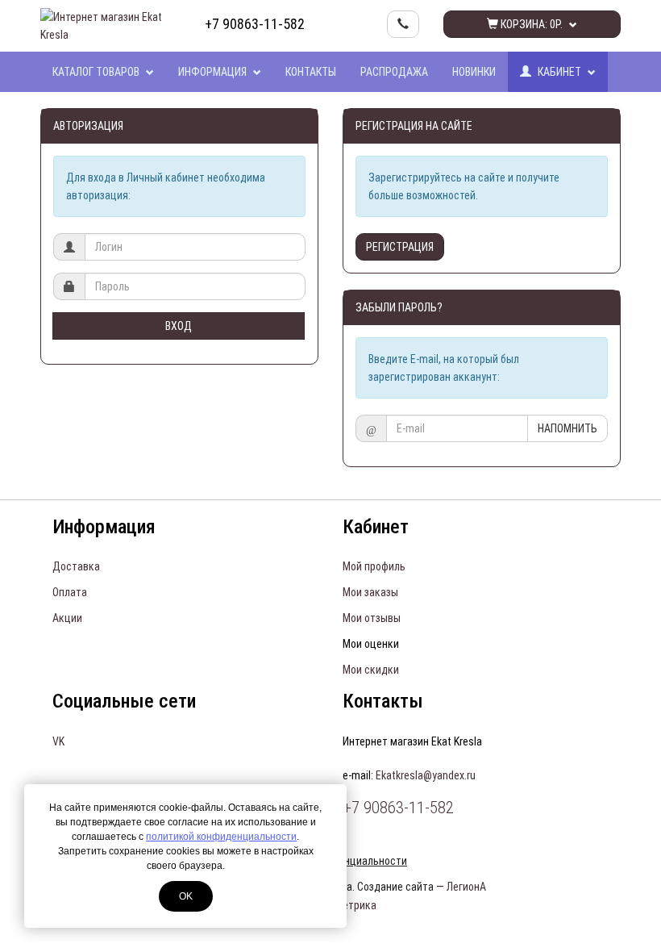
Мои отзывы (372, 618)
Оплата (69, 592)
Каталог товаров (97, 71)
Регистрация (400, 246)
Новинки (474, 71)
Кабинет (559, 71)
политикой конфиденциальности (221, 836)
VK (58, 741)
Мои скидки (371, 669)
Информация (213, 71)
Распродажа (394, 71)
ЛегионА (466, 886)
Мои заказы (370, 592)
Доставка (76, 566)
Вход (178, 325)
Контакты (310, 71)
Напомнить (567, 428)
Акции (67, 618)
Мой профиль (374, 566)
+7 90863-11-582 (255, 23)
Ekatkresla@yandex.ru (426, 775)
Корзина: (530, 24)
